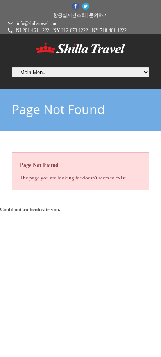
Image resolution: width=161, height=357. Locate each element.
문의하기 (98, 15)
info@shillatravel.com (37, 23)
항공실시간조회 (69, 15)
